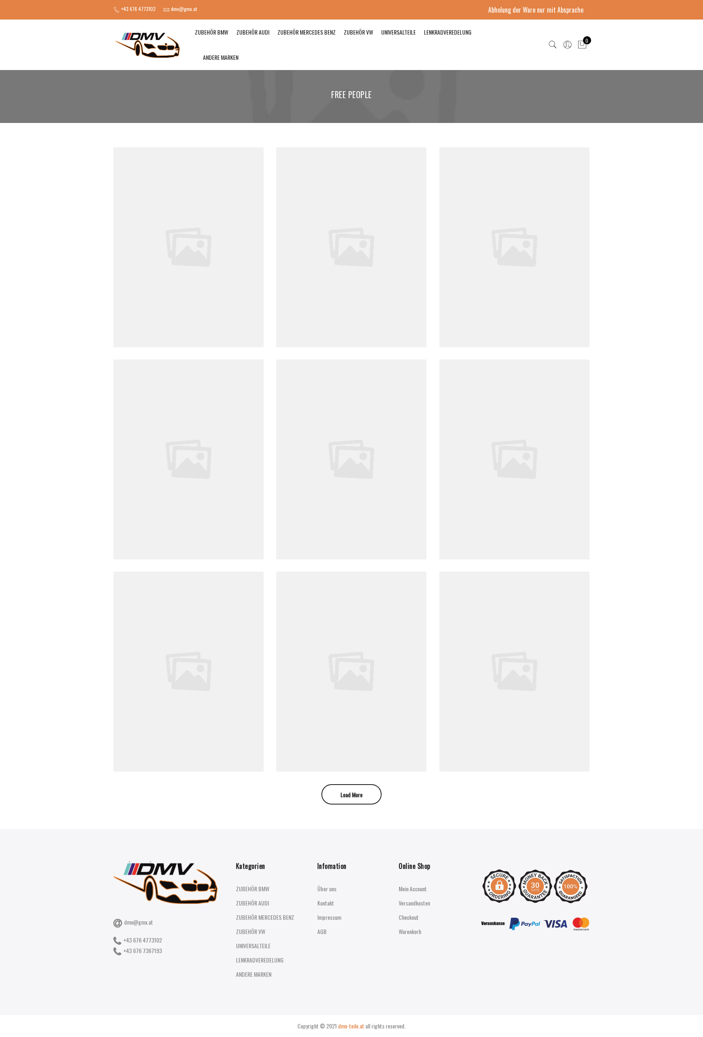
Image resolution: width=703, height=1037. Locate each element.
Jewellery (198, 450)
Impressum (329, 917)
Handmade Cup (188, 653)
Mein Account (413, 888)
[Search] (553, 44)
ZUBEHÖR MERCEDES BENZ (306, 32)
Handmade (207, 238)
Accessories (171, 238)
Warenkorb (410, 931)
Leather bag (351, 441)
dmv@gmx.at (138, 922)
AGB (322, 931)
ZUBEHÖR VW (358, 32)
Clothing (178, 450)
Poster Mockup (188, 441)
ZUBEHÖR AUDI (252, 32)
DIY (189, 238)
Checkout (409, 917)
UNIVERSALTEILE (398, 32)
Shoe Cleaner (514, 229)
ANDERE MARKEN (220, 57)
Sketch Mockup (351, 653)
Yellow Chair (514, 653)
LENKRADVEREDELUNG (448, 32)
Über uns (326, 888)
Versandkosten (414, 903)
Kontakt (325, 903)
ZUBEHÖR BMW (211, 32)
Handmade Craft (351, 229)
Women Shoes (188, 229)
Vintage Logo (514, 441)
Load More (351, 794)
